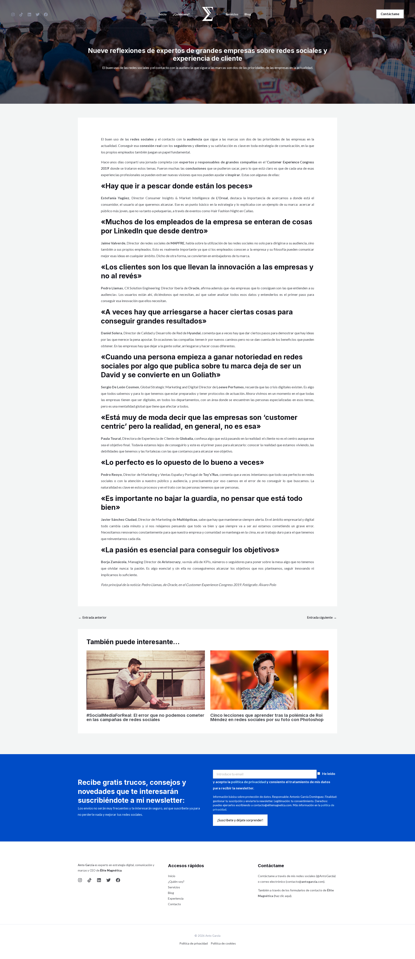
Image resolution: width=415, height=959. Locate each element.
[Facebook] (46, 14)
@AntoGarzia (326, 876)
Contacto (174, 904)
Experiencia (176, 898)
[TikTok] (21, 14)
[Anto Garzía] (207, 13)
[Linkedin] (29, 14)
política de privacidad (248, 782)
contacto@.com (305, 881)
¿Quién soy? (181, 14)
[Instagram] (13, 14)
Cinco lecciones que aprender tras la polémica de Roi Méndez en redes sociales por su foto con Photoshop (267, 717)
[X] (38, 14)
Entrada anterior (92, 617)
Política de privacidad (193, 943)
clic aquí (285, 896)
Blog (247, 14)
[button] (390, 14)
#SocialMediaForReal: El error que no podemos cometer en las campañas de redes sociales (145, 717)
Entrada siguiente (322, 617)
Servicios (231, 14)
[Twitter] (108, 880)
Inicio (163, 14)
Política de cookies (223, 943)
